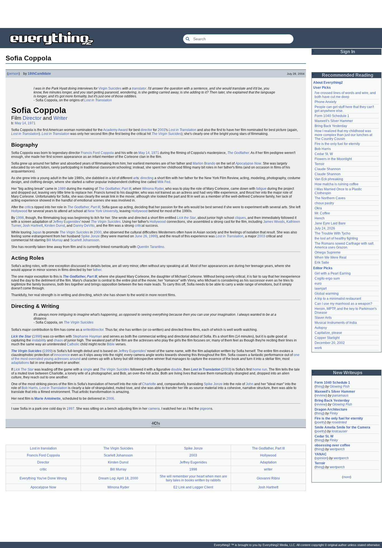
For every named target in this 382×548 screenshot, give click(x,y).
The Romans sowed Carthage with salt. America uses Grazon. (345, 245)
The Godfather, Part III (114, 189)
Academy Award (115, 130)
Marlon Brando (204, 163)
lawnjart (321, 289)
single (87, 369)
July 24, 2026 (325, 228)
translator (139, 88)
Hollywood (19, 211)
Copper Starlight (327, 338)
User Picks (322, 88)
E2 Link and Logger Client (193, 487)
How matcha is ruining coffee (337, 184)
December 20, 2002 (330, 343)
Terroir (319, 164)
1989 (62, 189)
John (249, 384)
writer (87, 330)
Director (32, 118)
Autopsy (321, 328)
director (146, 130)
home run (260, 369)
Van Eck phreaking (329, 179)
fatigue (261, 189)
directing (147, 178)
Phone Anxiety (325, 102)
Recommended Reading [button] (347, 75)
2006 (110, 399)
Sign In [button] (347, 51)
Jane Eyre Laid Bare (330, 223)
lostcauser (339, 431)
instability (39, 340)
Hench (320, 218)
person (13, 74)
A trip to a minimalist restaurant (338, 299)
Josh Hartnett (33, 226)
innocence (62, 355)
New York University (103, 211)
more (346, 477)
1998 (20, 218)
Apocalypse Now (248, 163)
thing (319, 386)
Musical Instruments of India (336, 323)
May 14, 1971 (25, 123)
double (176, 369)
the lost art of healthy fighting (336, 238)
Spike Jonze (90, 236)
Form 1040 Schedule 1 (332, 116)
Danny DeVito (84, 226)
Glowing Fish (340, 386)
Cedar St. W (324, 154)
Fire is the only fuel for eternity (337, 144)
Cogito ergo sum (327, 278)
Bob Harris (30, 388)
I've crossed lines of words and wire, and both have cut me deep (346, 95)
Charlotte (149, 384)
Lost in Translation (98, 100)
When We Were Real (330, 257)
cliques (240, 218)
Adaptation (268, 462)
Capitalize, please (328, 333)
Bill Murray (54, 240)
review (321, 395)
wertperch (337, 449)
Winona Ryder (153, 189)
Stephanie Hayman (87, 336)
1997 (70, 409)
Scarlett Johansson (84, 240)
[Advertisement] (191, 14)
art (135, 178)
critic (28, 207)
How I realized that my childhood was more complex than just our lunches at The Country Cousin (344, 135)
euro (318, 283)
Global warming (327, 294)
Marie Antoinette (47, 399)
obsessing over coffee (332, 445)
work (318, 348)
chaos (58, 340)
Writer (60, 118)
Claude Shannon (328, 169)
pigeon (205, 409)
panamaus (340, 395)
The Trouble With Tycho (332, 233)
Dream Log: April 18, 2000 (118, 478)
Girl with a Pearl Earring (333, 273)
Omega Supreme (328, 252)
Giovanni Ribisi (268, 478)
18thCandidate (39, 74)
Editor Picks (323, 268)
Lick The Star (24, 369)
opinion (321, 458)
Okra (318, 208)
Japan (37, 232)
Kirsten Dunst (54, 226)
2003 (162, 130)
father (97, 270)
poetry (320, 422)
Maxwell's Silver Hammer (334, 121)
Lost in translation (43, 448)
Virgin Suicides (109, 88)
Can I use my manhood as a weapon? (343, 304)
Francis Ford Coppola (97, 153)
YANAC (321, 454)
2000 (98, 232)
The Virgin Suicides (166, 134)
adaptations (20, 363)
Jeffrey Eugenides (66, 222)
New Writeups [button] (347, 372)
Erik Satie (322, 262)
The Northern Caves (330, 198)
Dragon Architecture (331, 409)
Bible (111, 344)
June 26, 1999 (146, 236)
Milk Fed (163, 182)
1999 (47, 351)
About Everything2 (328, 83)
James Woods (274, 222)
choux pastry (324, 203)
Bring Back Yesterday (331, 126)
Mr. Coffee (322, 213)
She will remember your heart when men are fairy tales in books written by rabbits (193, 478)
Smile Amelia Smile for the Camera (342, 427)
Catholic (73, 344)
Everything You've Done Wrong (43, 478)
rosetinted (339, 422)
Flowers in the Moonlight (333, 159)
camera (154, 409)
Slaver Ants (323, 318)
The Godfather (238, 153)
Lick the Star (186, 218)
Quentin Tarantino (150, 247)
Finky (334, 413)
